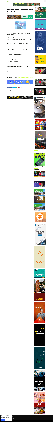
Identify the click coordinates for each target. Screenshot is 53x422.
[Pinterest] (18, 87)
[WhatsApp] (16, 87)
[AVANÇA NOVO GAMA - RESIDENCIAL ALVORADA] (40, 12)
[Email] (19, 87)
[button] (43, 1)
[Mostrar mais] (21, 87)
